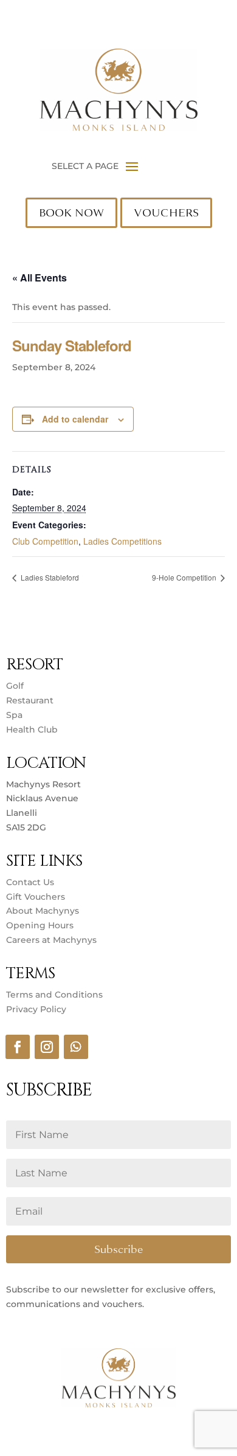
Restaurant (29, 700)
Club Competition (45, 541)
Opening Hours (40, 925)
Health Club (32, 729)
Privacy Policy (36, 1009)
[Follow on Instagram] (47, 1047)
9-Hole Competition (185, 577)
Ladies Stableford (49, 577)
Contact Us (30, 882)
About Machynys (42, 910)
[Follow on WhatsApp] (76, 1047)
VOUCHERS (166, 212)
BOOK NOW (71, 212)
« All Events (39, 278)
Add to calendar (75, 419)
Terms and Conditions (54, 994)
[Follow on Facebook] (17, 1047)
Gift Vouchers (35, 896)
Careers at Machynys (52, 939)
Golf (15, 685)
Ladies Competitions (122, 541)
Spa (14, 714)
